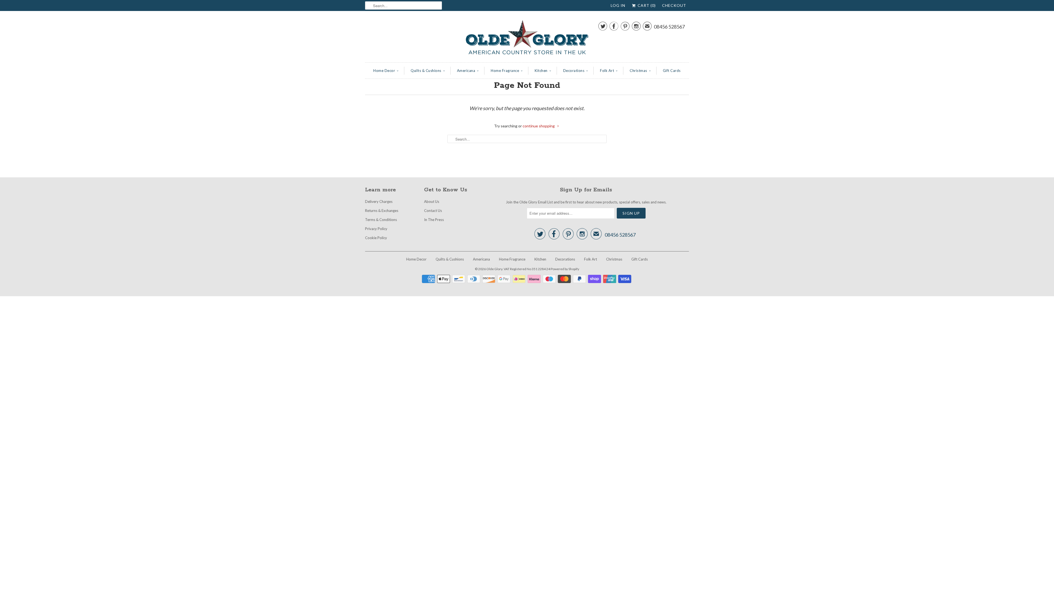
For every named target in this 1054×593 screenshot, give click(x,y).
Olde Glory (494, 269)
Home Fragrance (505, 70)
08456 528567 (669, 27)
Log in (618, 5)
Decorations (574, 70)
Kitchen (541, 70)
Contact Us (433, 210)
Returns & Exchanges (381, 210)
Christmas (638, 70)
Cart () (646, 5)
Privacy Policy (376, 228)
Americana (466, 70)
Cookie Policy (376, 238)
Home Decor (384, 70)
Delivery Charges (379, 201)
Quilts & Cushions (426, 70)
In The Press (434, 219)
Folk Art (607, 70)
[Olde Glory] (527, 38)
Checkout (674, 5)
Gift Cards (672, 70)
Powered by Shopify (565, 269)
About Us (431, 201)
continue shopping (539, 126)
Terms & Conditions (381, 219)
